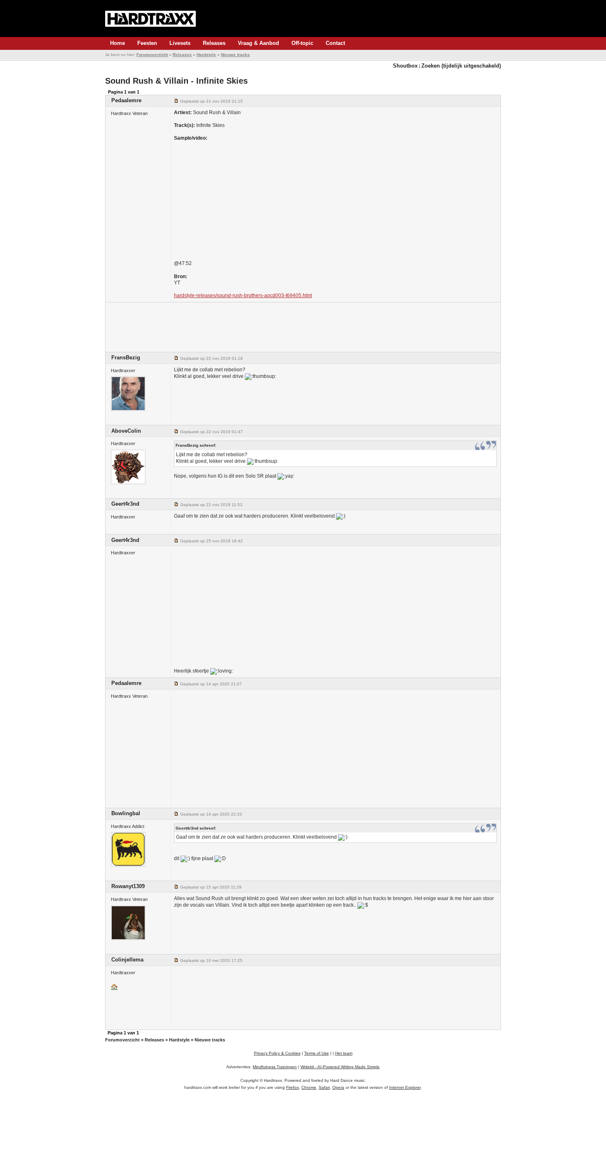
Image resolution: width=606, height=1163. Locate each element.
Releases (214, 43)
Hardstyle (206, 54)
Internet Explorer (404, 1087)
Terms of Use (316, 1053)
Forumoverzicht (152, 54)
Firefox (292, 1087)
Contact (335, 43)
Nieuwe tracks (235, 54)
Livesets (179, 43)
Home (117, 43)
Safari (324, 1087)
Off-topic (302, 43)
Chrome (308, 1087)
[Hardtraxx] (150, 18)
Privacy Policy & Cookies (277, 1053)
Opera (338, 1087)
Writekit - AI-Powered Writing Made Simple (340, 1067)
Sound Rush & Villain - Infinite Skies (176, 80)
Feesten (147, 43)
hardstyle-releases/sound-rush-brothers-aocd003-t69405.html (243, 295)
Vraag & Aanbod (258, 43)
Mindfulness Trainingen (275, 1067)
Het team (343, 1053)
